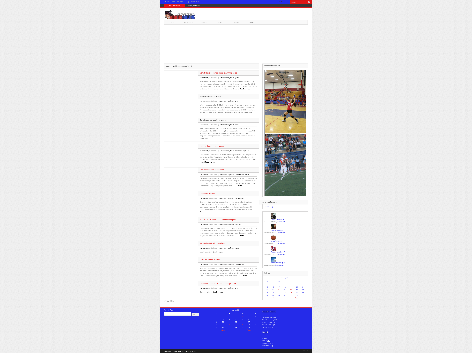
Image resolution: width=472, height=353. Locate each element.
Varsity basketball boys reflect (212, 243)
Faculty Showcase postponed (212, 146)
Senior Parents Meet (278, 219)
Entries (266, 341)
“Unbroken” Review (207, 193)
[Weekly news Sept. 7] (273, 248)
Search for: (168, 310)
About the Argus (177, 2)
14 (279, 290)
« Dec (273, 298)
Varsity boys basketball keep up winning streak (219, 73)
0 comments (204, 78)
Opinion (236, 22)
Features (204, 22)
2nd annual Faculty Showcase (212, 169)
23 (291, 292)
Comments (267, 343)
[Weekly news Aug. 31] (273, 259)
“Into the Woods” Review (210, 259)
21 (279, 292)
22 (285, 292)
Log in (264, 338)
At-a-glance (230, 78)
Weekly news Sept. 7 (278, 252)
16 (291, 290)
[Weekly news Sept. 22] (273, 227)
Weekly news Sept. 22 (278, 230)
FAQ (187, 2)
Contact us (195, 2)
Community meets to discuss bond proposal (218, 283)
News (220, 22)
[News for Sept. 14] (273, 237)
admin (222, 78)
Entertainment (188, 22)
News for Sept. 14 (193, 6)
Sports (251, 22)
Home (167, 2)
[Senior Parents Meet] (273, 216)
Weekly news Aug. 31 (278, 263)
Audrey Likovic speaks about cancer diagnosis (218, 219)
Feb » (297, 298)
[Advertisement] (236, 44)
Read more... (245, 89)
